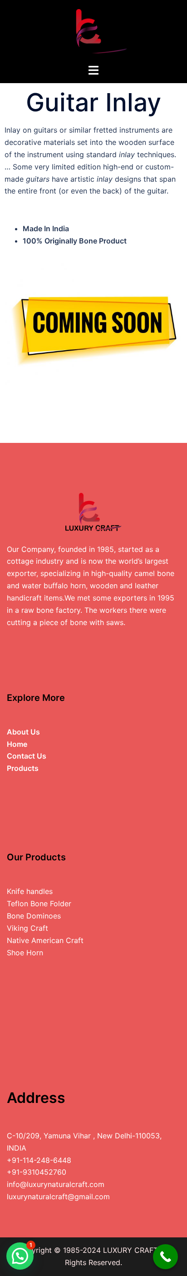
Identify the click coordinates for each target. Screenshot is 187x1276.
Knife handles (30, 891)
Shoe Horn (25, 952)
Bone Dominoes (34, 915)
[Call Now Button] (165, 1256)
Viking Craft (27, 928)
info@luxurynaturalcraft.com (55, 1184)
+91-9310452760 (36, 1172)
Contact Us (26, 755)
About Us (23, 731)
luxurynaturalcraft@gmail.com (58, 1196)
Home (17, 744)
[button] (20, 1256)
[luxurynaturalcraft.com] (93, 30)
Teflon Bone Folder (39, 903)
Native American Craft (45, 940)
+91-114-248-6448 (39, 1160)
